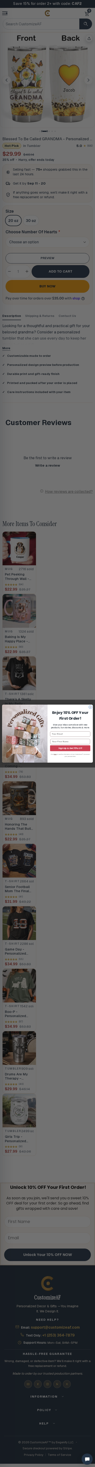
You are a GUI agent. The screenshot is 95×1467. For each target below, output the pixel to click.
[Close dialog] (90, 707)
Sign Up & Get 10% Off (70, 748)
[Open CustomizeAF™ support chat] (87, 1459)
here (55, 754)
